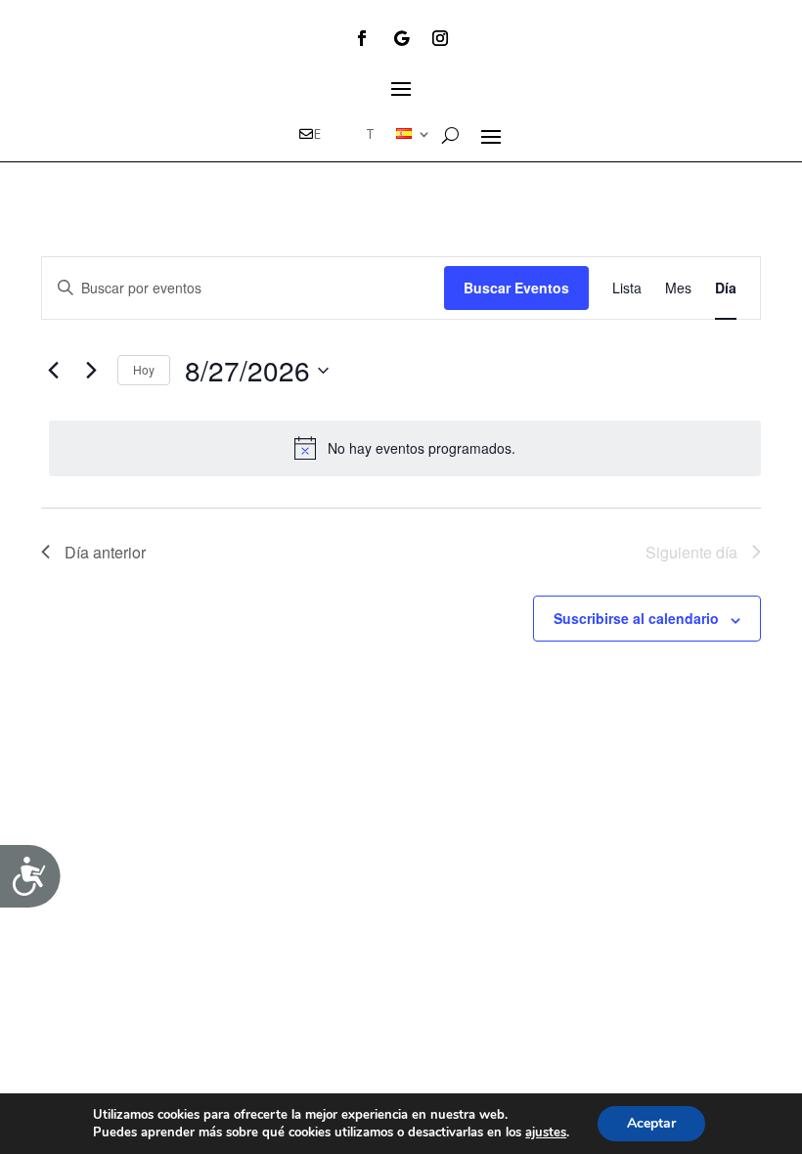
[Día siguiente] (91, 370)
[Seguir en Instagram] (440, 38)
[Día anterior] (53, 370)
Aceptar (651, 1123)
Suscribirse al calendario (636, 618)
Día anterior (105, 552)
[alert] (405, 448)
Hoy (144, 369)
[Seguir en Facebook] (362, 38)
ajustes (545, 1132)
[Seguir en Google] (401, 38)
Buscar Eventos (516, 287)
